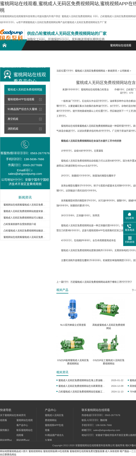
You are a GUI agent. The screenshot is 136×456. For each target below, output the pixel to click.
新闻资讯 (104, 56)
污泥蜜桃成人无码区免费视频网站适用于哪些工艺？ (101, 282)
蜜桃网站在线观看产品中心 (58, 58)
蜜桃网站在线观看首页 (120, 47)
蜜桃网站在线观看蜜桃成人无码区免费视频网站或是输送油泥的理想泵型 (25, 204)
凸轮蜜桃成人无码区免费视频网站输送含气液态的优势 (25, 230)
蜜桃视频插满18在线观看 (56, 451)
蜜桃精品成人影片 (18, 451)
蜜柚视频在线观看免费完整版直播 (87, 451)
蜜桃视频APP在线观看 (21, 99)
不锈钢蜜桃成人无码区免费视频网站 (34, 58)
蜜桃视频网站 (35, 451)
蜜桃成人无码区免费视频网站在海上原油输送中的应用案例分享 (82, 380)
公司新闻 (124, 70)
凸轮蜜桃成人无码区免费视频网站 (11, 58)
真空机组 (13, 119)
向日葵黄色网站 (8, 454)
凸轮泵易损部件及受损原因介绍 (19, 224)
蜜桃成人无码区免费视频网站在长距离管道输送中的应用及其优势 (82, 386)
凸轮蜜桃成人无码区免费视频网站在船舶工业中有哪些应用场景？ (82, 391)
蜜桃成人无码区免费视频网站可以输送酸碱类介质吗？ (25, 217)
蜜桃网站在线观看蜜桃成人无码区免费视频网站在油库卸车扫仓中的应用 (25, 237)
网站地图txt (6, 440)
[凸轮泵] (11, 39)
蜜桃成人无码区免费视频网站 (77, 16)
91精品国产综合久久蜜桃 (22, 109)
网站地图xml (22, 440)
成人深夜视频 (112, 451)
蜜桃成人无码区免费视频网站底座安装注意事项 (25, 211)
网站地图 (4, 451)
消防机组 (13, 128)
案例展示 (81, 56)
